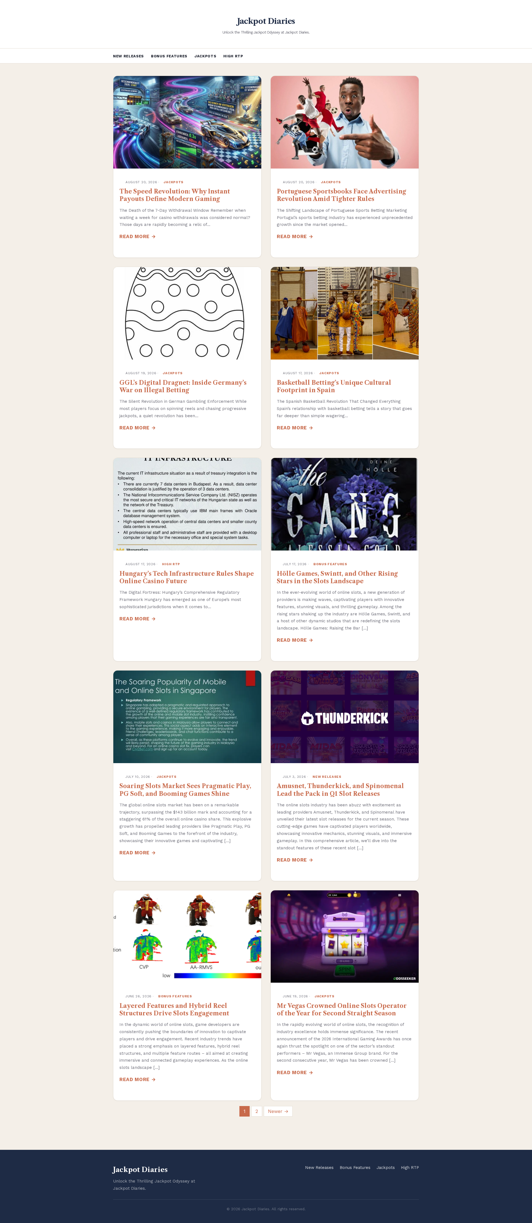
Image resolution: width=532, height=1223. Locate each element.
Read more (134, 236)
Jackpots (205, 56)
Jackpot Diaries (266, 21)
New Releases (128, 56)
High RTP (233, 56)
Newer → (278, 1111)
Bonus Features (169, 56)
